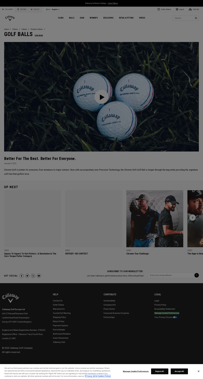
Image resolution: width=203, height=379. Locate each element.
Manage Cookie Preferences (136, 371)
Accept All (179, 371)
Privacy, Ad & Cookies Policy (97, 376)
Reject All (159, 371)
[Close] (199, 371)
